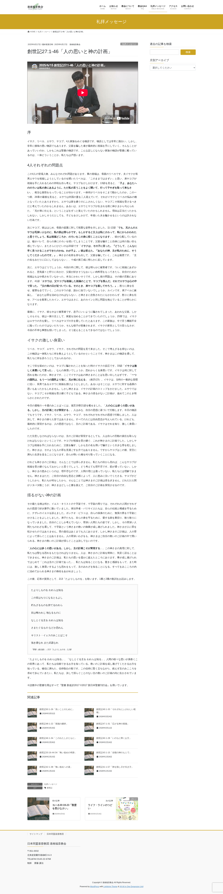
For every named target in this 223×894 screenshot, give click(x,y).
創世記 (49, 788)
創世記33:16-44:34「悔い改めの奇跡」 (58, 752)
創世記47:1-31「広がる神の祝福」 (112, 723)
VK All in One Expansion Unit (131, 887)
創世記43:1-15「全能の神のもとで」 (113, 752)
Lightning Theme (110, 887)
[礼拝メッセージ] (38, 808)
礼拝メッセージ (129, 44)
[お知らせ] (127, 808)
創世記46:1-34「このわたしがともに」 (58, 738)
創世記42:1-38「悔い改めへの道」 (55, 767)
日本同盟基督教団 (55, 834)
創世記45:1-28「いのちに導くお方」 (113, 738)
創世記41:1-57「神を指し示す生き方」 (114, 767)
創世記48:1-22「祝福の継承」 (53, 723)
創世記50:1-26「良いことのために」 (56, 709)
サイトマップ (36, 834)
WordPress (94, 887)
